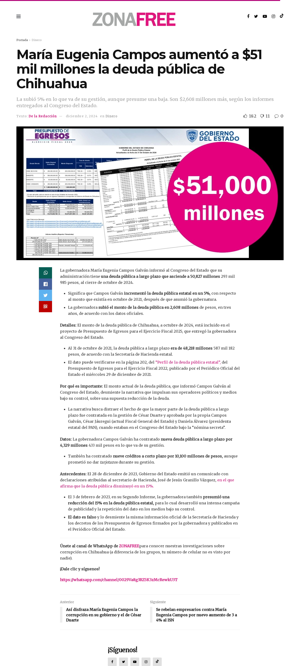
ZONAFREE (129, 546)
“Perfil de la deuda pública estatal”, (188, 362)
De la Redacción (43, 116)
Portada (22, 40)
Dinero (37, 40)
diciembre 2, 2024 (82, 116)
